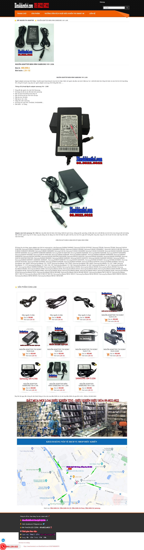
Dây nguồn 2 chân (56, 315)
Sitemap (102, 2)
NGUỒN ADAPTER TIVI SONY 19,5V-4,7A (113, 316)
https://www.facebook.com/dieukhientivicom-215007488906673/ (41, 546)
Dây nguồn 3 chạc (84, 315)
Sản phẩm (35, 13)
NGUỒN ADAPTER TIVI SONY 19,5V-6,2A (30, 350)
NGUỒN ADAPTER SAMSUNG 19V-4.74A (30, 385)
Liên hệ (92, 13)
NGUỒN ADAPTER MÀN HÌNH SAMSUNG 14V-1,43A (58, 385)
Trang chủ (21, 13)
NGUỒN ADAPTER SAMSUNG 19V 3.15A (86, 385)
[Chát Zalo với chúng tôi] (3, 540)
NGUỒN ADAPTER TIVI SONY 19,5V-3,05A (115, 350)
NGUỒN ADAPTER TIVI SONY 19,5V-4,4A (58, 350)
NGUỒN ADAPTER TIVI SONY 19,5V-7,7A (86, 350)
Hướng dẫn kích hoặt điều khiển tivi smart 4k (64, 13)
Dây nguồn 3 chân (28, 315)
